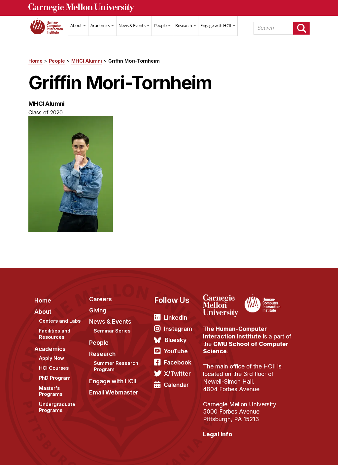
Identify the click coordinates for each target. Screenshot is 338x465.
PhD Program (55, 378)
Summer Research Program (116, 366)
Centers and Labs (60, 321)
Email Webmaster (113, 392)
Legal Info (217, 434)
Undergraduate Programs (57, 407)
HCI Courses (54, 368)
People (161, 25)
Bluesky (175, 339)
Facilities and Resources (54, 334)
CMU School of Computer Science (245, 347)
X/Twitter (177, 373)
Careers (100, 299)
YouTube (176, 351)
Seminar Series (112, 331)
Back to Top (304, 452)
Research (184, 25)
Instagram (178, 328)
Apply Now (51, 358)
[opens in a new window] (223, 298)
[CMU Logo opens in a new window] (169, 8)
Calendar (176, 384)
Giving (97, 310)
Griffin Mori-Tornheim (134, 61)
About (76, 25)
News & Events (132, 25)
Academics (100, 25)
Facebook (177, 362)
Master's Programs (50, 391)
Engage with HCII (216, 25)
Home (48, 30)
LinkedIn (175, 317)
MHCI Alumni (86, 61)
